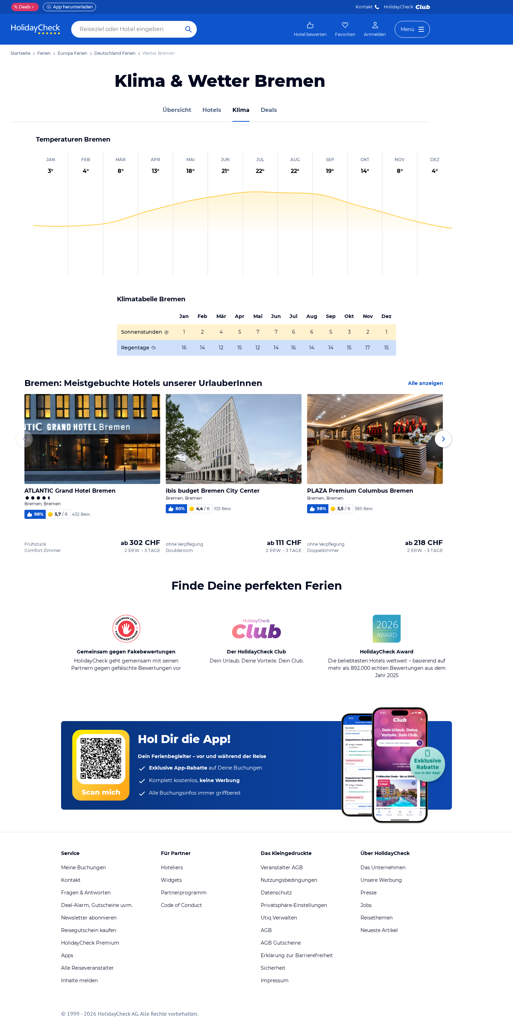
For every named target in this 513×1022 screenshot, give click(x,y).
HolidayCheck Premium (90, 943)
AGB (266, 930)
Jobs (366, 905)
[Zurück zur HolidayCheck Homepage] (35, 29)
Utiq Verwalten (279, 918)
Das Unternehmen (383, 867)
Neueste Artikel (379, 930)
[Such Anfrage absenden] (188, 29)
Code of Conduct (181, 905)
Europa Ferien (72, 53)
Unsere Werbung (381, 880)
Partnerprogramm (184, 892)
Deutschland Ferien (114, 53)
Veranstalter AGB (282, 867)
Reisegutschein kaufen (88, 930)
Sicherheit (273, 968)
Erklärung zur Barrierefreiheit (297, 955)
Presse (368, 892)
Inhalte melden (79, 980)
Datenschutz (276, 892)
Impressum (275, 980)
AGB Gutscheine (281, 943)
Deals (22, 6)
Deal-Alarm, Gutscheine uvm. (97, 905)
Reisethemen (376, 918)
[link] (310, 29)
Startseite (20, 53)
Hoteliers (172, 867)
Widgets (171, 880)
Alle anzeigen (425, 383)
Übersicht (177, 110)
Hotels (211, 110)
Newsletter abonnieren (89, 918)
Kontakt (364, 6)
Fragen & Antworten (86, 892)
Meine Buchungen (83, 867)
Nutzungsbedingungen (289, 880)
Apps (67, 955)
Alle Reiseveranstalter (87, 968)
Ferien (44, 53)
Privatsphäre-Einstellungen (294, 905)
